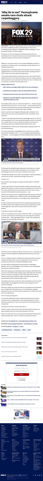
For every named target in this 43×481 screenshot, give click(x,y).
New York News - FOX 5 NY (16, 458)
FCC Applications (25, 458)
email (41, 475)
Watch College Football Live (37, 458)
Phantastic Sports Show (5, 441)
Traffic (24, 430)
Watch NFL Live (36, 455)
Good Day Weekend (26, 428)
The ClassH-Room (26, 443)
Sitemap (24, 464)
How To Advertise (26, 459)
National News (3, 434)
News (29, 329)
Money (2, 453)
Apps (23, 454)
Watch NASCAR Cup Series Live (37, 461)
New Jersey (3, 430)
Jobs (23, 463)
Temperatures (14, 433)
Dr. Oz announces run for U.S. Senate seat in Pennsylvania (12, 162)
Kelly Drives (35, 446)
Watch (13, 440)
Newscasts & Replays (15, 442)
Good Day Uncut (25, 435)
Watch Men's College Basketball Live (37, 464)
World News (3, 435)
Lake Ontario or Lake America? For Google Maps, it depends (11, 356)
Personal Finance (4, 458)
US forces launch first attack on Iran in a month (9, 351)
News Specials (14, 445)
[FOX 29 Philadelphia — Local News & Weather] (4, 2)
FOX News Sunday (4, 437)
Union (2, 449)
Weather (14, 425)
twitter (35, 475)
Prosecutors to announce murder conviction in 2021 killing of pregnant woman (14, 337)
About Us (25, 453)
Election (35, 427)
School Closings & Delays (15, 429)
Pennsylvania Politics (10, 20)
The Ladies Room (37, 449)
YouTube (13, 449)
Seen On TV (25, 434)
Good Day (25, 425)
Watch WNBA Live (37, 468)
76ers (2, 447)
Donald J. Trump (36, 429)
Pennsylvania (17, 329)
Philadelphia (3, 428)
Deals (2, 457)
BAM (34, 442)
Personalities (25, 460)
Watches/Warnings (15, 434)
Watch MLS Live (36, 469)
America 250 (3, 427)
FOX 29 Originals (37, 440)
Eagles (2, 443)
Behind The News (37, 443)
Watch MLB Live (36, 459)
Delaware (3, 432)
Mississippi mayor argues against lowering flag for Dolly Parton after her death (14, 346)
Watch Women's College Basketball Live (37, 467)
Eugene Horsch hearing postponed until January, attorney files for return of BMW (23, 387)
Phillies (2, 446)
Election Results (36, 428)
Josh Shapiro (36, 430)
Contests (24, 441)
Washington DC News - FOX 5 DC (16, 461)
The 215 (35, 447)
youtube (39, 475)
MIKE (34, 441)
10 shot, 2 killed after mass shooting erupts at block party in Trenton (21, 403)
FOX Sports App (4, 450)
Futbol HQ (3, 442)
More (25, 2)
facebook (33, 475)
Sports (2, 440)
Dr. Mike (24, 437)
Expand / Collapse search (41, 2)
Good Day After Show (26, 427)
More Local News (4, 433)
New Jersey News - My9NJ (15, 456)
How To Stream (14, 441)
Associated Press (3, 20)
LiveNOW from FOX (15, 443)
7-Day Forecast (14, 427)
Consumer (3, 455)
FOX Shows (25, 442)
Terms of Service (22, 380)
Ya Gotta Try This (26, 433)
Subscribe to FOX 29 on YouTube (20, 409)
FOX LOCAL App (15, 454)
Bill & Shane (36, 445)
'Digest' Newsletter (26, 429)
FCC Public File (25, 457)
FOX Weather (14, 430)
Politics (24, 329)
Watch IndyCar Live (37, 462)
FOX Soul (13, 447)
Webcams (13, 446)
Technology (3, 459)
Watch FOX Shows (26, 446)
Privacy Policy (22, 379)
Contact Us (25, 455)
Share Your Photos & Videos (26, 448)
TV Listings (24, 462)
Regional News (15, 453)
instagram (37, 475)
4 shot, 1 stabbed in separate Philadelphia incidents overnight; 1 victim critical (23, 399)
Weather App (14, 435)
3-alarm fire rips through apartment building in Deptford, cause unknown (13, 342)
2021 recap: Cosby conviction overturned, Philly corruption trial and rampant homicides (17, 245)
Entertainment (26, 440)
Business (2, 454)
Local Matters (14, 450)
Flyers (2, 445)
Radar (13, 431)
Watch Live (24, 432)
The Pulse (35, 450)
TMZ (23, 445)
